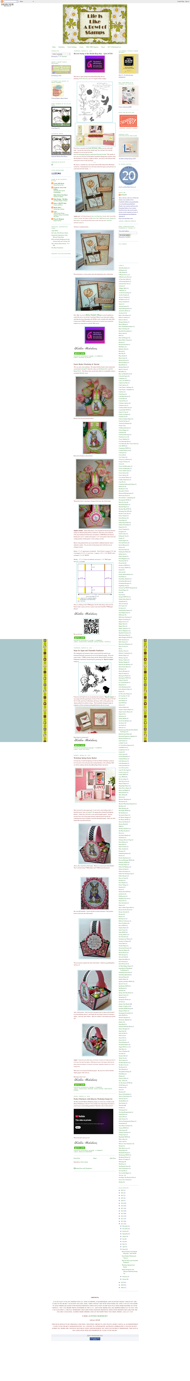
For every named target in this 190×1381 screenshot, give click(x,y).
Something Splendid (124, 975)
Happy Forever (123, 622)
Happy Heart (122, 624)
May (123, 1244)
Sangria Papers (123, 928)
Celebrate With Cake (124, 407)
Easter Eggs (122, 520)
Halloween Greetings (124, 617)
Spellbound (122, 988)
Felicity (121, 547)
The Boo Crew (122, 1065)
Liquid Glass (109, 220)
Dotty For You (122, 502)
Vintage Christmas (124, 1132)
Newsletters (61, 47)
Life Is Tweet (122, 754)
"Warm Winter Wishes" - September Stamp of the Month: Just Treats (61, 214)
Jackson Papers (123, 707)
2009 (122, 1285)
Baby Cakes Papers (124, 315)
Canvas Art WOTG (124, 380)
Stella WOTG (122, 1015)
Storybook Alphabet (124, 1020)
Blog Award (122, 356)
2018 (122, 1206)
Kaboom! (121, 727)
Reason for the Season (124, 909)
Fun (120, 592)
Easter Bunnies (123, 518)
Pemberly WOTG (123, 862)
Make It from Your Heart (61, 195)
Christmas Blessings (124, 434)
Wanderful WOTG (123, 1137)
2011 (122, 1224)
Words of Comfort (123, 1159)
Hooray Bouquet (123, 671)
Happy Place (122, 626)
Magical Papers (123, 783)
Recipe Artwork (123, 912)
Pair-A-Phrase (122, 842)
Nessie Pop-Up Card (58, 185)
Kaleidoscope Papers (124, 734)
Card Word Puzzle (123, 396)
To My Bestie (122, 1085)
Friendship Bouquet (124, 583)
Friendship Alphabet (124, 579)
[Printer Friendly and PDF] (80, 354)
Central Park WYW (124, 410)
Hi (119, 649)
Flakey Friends (123, 556)
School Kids (122, 943)
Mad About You (123, 781)
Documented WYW (124, 500)
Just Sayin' (121, 723)
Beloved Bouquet (123, 338)
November (125, 1228)
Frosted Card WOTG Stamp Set (127, 588)
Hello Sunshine (123, 640)
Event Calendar (123, 529)
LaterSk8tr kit (122, 747)
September (125, 1234)
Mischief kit (122, 801)
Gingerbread (122, 601)
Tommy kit (122, 1087)
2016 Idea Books (123, 268)
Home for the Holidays (125, 664)
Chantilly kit (122, 416)
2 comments (98, 1087)
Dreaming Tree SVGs (124, 511)
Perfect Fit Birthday (124, 867)
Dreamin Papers (123, 507)
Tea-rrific (121, 1053)
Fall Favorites (122, 534)
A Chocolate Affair (124, 279)
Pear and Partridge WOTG (125, 860)
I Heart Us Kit (122, 680)
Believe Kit (122, 333)
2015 (122, 1213)
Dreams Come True (124, 513)
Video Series (122, 1130)
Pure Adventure (123, 903)
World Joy (121, 1164)
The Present (122, 1067)
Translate (64, 56)
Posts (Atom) (84, 1162)
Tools (120, 1089)
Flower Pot (121, 563)
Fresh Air (121, 572)
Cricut (120, 464)
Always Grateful (123, 302)
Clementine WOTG (124, 448)
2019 (122, 1203)
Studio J (121, 1022)
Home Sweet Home (124, 667)
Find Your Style (123, 549)
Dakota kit (121, 486)
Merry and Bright (123, 790)
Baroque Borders (123, 322)
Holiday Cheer (123, 651)
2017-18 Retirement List (114, 47)
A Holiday (121, 290)
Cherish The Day (123, 421)
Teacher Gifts (122, 1056)
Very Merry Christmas (124, 1125)
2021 (122, 1198)
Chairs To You (122, 412)
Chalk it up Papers (124, 414)
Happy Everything (124, 619)
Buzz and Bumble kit (124, 374)
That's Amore (122, 1060)
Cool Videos (122, 457)
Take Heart (121, 1049)
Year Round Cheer (124, 1166)
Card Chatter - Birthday (125, 387)
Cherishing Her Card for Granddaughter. (59, 191)
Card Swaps (122, 394)
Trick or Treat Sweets (124, 1096)
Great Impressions (123, 613)
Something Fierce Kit (124, 972)
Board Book (122, 365)
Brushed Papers (123, 367)
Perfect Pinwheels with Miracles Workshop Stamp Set (93, 1099)
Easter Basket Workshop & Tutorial (86, 364)
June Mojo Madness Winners (60, 200)
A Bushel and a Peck (124, 277)
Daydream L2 (122, 489)
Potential (121, 887)
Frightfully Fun (123, 585)
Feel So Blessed (123, 545)
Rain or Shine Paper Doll (125, 907)
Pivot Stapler (122, 882)
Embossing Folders (124, 522)
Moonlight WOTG (124, 810)
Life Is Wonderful (123, 756)
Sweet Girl (121, 1038)
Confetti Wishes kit (124, 450)
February (124, 1276)
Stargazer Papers (123, 1011)
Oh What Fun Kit (123, 831)
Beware (121, 342)
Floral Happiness (123, 558)
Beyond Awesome (123, 344)
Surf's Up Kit (122, 1033)
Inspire (120, 691)
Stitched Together (123, 1017)
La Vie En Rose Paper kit (125, 745)
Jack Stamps (122, 700)
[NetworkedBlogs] (95, 1336)
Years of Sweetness (124, 1168)
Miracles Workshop (85, 1151)
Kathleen (124, 194)
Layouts (121, 752)
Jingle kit (121, 714)
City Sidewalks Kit (124, 441)
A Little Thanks (123, 295)
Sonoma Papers (123, 977)
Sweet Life (121, 1040)
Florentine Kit (122, 561)
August (124, 1236)
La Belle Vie (122, 743)
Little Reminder (123, 763)
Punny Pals (122, 900)
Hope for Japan (108, 659)
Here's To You (122, 646)
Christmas (121, 432)
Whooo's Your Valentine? (125, 1144)
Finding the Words (124, 552)
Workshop (121, 1162)
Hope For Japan (84, 749)
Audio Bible (54, 231)
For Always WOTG (124, 567)
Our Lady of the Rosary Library (59, 233)
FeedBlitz (128, 237)
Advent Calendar (123, 297)
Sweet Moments (123, 1042)
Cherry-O (121, 425)
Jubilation (121, 716)
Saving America (123, 934)
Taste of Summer (123, 1051)
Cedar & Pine (122, 401)
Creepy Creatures (123, 461)
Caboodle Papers (123, 376)
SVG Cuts (121, 1035)
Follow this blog (95, 1339)
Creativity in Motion (124, 459)
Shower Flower (123, 952)
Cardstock (76, 218)
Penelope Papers (123, 864)
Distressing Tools (123, 495)
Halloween (121, 615)
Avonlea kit (122, 313)
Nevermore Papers (123, 815)
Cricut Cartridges (72, 47)
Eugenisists (122, 527)
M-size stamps (122, 779)
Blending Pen (112, 218)
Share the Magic (123, 950)
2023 (122, 1193)
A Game (121, 286)
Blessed (82, 357)
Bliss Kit (88, 357)
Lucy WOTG (122, 777)
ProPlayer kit (122, 896)
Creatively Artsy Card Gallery (60, 188)
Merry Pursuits (123, 792)
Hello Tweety (122, 642)
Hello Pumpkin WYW (124, 637)
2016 (122, 1211)
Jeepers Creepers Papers (125, 709)
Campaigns (122, 378)
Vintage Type (122, 1134)
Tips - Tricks (122, 1080)
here (97, 321)
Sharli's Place (57, 207)
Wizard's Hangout (59, 219)
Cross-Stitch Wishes (124, 477)
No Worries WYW (123, 819)
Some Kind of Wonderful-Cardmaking (125, 969)
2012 (122, 1221)
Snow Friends (122, 961)
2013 (122, 1218)
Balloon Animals (123, 317)
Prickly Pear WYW (124, 891)
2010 (122, 1282)
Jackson (121, 705)
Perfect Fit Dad (123, 869)
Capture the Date (123, 383)
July (123, 1239)
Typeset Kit (122, 1116)
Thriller (121, 1076)
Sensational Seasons (86, 641)
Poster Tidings (122, 885)
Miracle (121, 797)
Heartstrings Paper (123, 635)
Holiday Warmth (123, 662)
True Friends (122, 1103)
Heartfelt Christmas (124, 633)
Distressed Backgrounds (125, 493)
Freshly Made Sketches (125, 574)
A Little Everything (124, 293)
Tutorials (107, 641)
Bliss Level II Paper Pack (97, 216)
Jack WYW (122, 703)
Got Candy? (122, 606)
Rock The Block (123, 923)
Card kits (121, 392)
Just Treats (121, 725)
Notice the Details (123, 822)
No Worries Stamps (124, 817)
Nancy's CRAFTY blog (60, 203)
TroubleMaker (122, 1101)
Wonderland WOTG (124, 1155)
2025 (122, 1190)
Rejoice (121, 916)
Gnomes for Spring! (58, 196)
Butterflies (121, 371)
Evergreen (121, 531)
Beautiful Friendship (124, 331)
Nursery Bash (122, 824)
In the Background (124, 687)
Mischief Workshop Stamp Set (127, 804)
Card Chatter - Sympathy (125, 389)
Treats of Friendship (124, 1094)
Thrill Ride (122, 1074)
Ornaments (121, 837)
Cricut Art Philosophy (125, 466)
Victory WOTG (123, 1128)
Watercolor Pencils (105, 218)
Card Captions (122, 385)
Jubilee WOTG (123, 718)
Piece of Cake (122, 878)
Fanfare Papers (122, 540)
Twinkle (121, 1107)
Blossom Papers (123, 362)
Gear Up (121, 594)
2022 (122, 1195)
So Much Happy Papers (125, 966)
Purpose (121, 905)
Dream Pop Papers (123, 504)
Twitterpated (122, 1110)
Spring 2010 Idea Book (125, 993)
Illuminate (121, 685)
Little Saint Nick (123, 765)
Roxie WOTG (122, 925)
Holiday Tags (122, 658)
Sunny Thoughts (123, 1029)
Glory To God (122, 603)
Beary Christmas (123, 329)
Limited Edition (123, 759)
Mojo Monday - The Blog (60, 199)
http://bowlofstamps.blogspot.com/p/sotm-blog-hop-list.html (90, 154)
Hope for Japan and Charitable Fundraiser (89, 650)
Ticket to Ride (122, 1078)
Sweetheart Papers (123, 1044)
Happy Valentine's (123, 628)
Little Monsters (123, 761)
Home (54, 47)
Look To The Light (124, 770)
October (124, 1231)
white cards (122, 1141)
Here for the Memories (125, 644)
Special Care (122, 984)
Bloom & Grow (123, 360)
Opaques (78, 220)
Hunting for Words (124, 676)
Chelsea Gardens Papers (125, 419)
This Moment (122, 1069)
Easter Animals (123, 516)
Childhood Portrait (124, 428)
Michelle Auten (84, 373)
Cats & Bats (122, 398)
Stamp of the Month (124, 1004)
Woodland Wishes (123, 1157)
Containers (122, 452)
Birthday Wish (123, 349)
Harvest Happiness (124, 631)
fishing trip (122, 554)
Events (81, 47)
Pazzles (121, 855)
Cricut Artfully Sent (124, 470)
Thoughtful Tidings (124, 1071)
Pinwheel (121, 880)
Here (86, 1303)
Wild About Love (123, 1148)
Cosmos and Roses (58, 205)
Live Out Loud (123, 768)
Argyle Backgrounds (124, 308)
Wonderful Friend (123, 1153)
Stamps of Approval (124, 1006)
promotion (121, 894)
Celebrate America (124, 403)
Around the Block (123, 311)
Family (121, 538)
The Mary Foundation (57, 248)
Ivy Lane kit (122, 698)
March (124, 1249)
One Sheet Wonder (124, 835)
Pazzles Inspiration (124, 858)
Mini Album (122, 795)
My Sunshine (122, 813)
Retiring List (122, 919)
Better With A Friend (124, 340)
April (123, 1247)
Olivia (120, 833)
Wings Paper (122, 1150)
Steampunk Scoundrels (125, 1013)
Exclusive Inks (95, 218)
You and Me (122, 1171)
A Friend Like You (124, 284)
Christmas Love (123, 437)
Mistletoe (121, 806)
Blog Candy (122, 358)
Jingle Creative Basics (125, 712)
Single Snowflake (123, 959)
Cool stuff (121, 455)
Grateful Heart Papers (124, 610)
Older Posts (113, 1158)
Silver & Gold (122, 957)
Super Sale (121, 1031)
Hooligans (121, 669)
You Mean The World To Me (126, 1177)
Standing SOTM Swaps (125, 1008)
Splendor (121, 990)
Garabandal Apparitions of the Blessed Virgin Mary (59, 236)
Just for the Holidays (124, 721)
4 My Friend (122, 272)
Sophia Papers (98, 641)
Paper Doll (121, 844)
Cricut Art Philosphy (124, 468)
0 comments (98, 747)
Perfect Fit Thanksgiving (125, 873)
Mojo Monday (123, 808)
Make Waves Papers (124, 788)
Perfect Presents (123, 876)
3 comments (98, 640)
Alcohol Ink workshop (59, 209)
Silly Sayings (122, 955)
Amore (120, 304)
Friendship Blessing (124, 581)
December (125, 1226)
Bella (120, 335)
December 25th (123, 491)
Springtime (122, 997)
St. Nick (121, 1002)
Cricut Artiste (122, 473)
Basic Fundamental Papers (126, 326)
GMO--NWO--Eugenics (92, 47)
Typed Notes (122, 1114)
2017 (122, 1208)
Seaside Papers (123, 946)
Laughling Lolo (123, 750)
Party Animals (122, 849)
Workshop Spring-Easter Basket (85, 758)
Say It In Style (122, 937)
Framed (121, 570)
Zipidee (121, 1182)
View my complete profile (127, 221)
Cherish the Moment (124, 423)
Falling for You (123, 536)
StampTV (84, 369)
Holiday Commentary (124, 653)
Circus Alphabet (123, 439)
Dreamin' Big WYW (124, 509)
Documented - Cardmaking (126, 498)
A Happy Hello (123, 288)
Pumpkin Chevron (124, 898)
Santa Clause (122, 930)
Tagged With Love (124, 1047)
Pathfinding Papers (124, 853)
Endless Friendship (124, 525)
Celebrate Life (122, 405)
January (124, 1279)
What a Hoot (122, 1139)
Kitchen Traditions (124, 738)
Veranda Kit (122, 1123)
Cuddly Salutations (124, 480)
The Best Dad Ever (124, 1062)
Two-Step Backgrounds (125, 1112)
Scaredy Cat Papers (124, 941)
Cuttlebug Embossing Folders (127, 484)
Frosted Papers (122, 590)
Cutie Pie (121, 482)
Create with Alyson (59, 183)
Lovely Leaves (123, 772)
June (123, 1241)
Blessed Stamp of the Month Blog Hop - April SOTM (93, 53)
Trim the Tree (122, 1098)
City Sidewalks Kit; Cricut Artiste (128, 443)
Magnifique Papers (124, 786)
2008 (122, 1287)
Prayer (103, 47)
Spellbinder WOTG (124, 986)
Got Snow (121, 608)
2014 (122, 1216)
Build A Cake (122, 369)
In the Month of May (124, 689)
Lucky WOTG (122, 774)
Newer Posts (77, 1158)
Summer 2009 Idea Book (125, 1026)
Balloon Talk (122, 320)
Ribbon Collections (124, 921)
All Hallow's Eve (123, 299)
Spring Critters (123, 995)
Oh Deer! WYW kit (124, 828)
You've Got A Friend (124, 1180)
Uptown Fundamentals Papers (127, 1121)
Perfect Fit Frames (123, 871)
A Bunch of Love (123, 275)
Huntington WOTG (124, 678)
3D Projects (122, 270)
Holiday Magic (123, 655)
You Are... (121, 1175)
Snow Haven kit (123, 964)
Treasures (121, 1092)
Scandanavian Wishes (124, 939)
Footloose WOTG (123, 565)
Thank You (122, 1058)
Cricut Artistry (122, 475)
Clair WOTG (122, 446)
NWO (120, 826)
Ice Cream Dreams (123, 682)
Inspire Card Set (57, 220)
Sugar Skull (122, 1024)
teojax (55, 212)
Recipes (121, 914)
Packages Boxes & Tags (125, 840)
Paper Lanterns (123, 846)
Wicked (121, 1146)
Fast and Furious (123, 543)
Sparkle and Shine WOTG (125, 981)
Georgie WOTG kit (124, 597)
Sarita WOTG (122, 932)
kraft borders (122, 741)
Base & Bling (122, 324)
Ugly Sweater (122, 1119)
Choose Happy (123, 430)
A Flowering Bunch (124, 281)
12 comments (99, 356)
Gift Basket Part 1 (103, 369)
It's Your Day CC (123, 696)
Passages (121, 851)
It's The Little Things (124, 694)
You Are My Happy (124, 1173)
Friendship (121, 576)
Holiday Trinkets (123, 660)
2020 (122, 1200)
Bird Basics (122, 347)
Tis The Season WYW (124, 1083)
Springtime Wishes (124, 999)
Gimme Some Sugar (124, 599)
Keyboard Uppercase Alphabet (127, 736)
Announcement (123, 306)
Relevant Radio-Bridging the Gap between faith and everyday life (60, 240)
